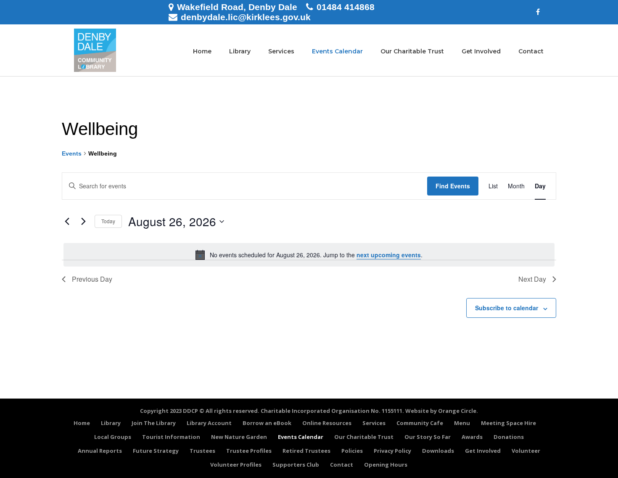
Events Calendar (337, 51)
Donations (509, 437)
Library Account (209, 423)
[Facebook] (538, 12)
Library (240, 51)
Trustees (202, 450)
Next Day (532, 279)
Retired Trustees (306, 450)
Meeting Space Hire (508, 423)
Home (202, 51)
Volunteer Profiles (235, 464)
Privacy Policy (392, 450)
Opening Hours (385, 464)
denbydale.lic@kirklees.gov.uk (246, 17)
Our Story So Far (427, 437)
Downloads (438, 450)
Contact (531, 51)
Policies (352, 450)
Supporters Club (295, 464)
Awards (472, 437)
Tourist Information (171, 437)
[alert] (309, 255)
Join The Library (154, 423)
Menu (462, 423)
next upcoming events (389, 255)
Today (108, 220)
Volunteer (526, 450)
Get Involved (481, 51)
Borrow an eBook (267, 423)
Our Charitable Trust (412, 51)
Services (281, 51)
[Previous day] (67, 222)
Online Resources (326, 423)
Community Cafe (419, 423)
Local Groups (112, 437)
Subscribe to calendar (506, 308)
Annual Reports (100, 450)
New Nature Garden (239, 437)
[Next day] (83, 222)
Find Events (453, 186)
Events (72, 153)
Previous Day (92, 279)
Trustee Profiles (249, 450)
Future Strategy (156, 450)
